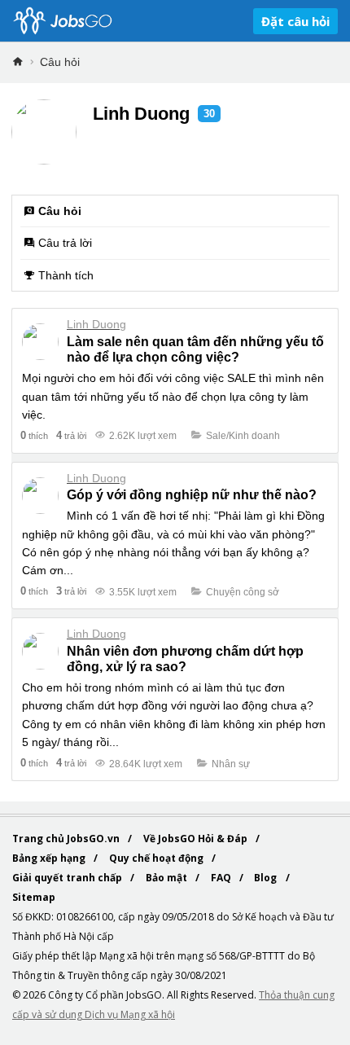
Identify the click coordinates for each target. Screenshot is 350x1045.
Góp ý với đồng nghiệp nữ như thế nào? (192, 495)
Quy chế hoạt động (157, 858)
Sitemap (33, 897)
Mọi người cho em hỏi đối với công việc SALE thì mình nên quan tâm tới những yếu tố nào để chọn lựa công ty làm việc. (173, 396)
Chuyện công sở (242, 592)
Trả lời (71, 435)
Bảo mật (168, 878)
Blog (266, 878)
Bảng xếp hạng (50, 858)
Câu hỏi (60, 61)
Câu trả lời (65, 242)
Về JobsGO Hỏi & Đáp (196, 838)
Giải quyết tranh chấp (68, 878)
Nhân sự (231, 764)
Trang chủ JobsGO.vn (67, 838)
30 (209, 114)
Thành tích (66, 275)
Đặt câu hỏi (295, 21)
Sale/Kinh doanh (243, 435)
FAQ (222, 878)
